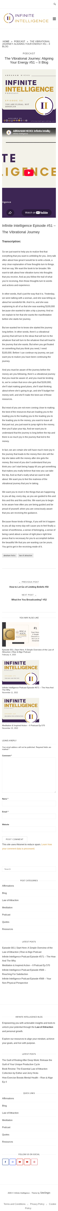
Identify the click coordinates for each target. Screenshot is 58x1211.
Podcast (19, 41)
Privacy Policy (37, 1204)
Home (6, 41)
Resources (7, 929)
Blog (4, 893)
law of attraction (25, 555)
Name (5, 799)
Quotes (5, 922)
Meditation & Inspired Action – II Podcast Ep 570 (26, 965)
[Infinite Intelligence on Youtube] (20, 1162)
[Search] (53, 868)
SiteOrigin (45, 1193)
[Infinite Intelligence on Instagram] (12, 1162)
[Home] (26, 22)
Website (5, 824)
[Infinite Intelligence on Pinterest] (34, 1162)
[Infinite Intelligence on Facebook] (5, 1162)
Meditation (7, 907)
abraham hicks (9, 555)
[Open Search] (54, 4)
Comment (7, 756)
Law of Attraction (10, 900)
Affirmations (8, 886)
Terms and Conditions (14, 1204)
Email (5, 812)
